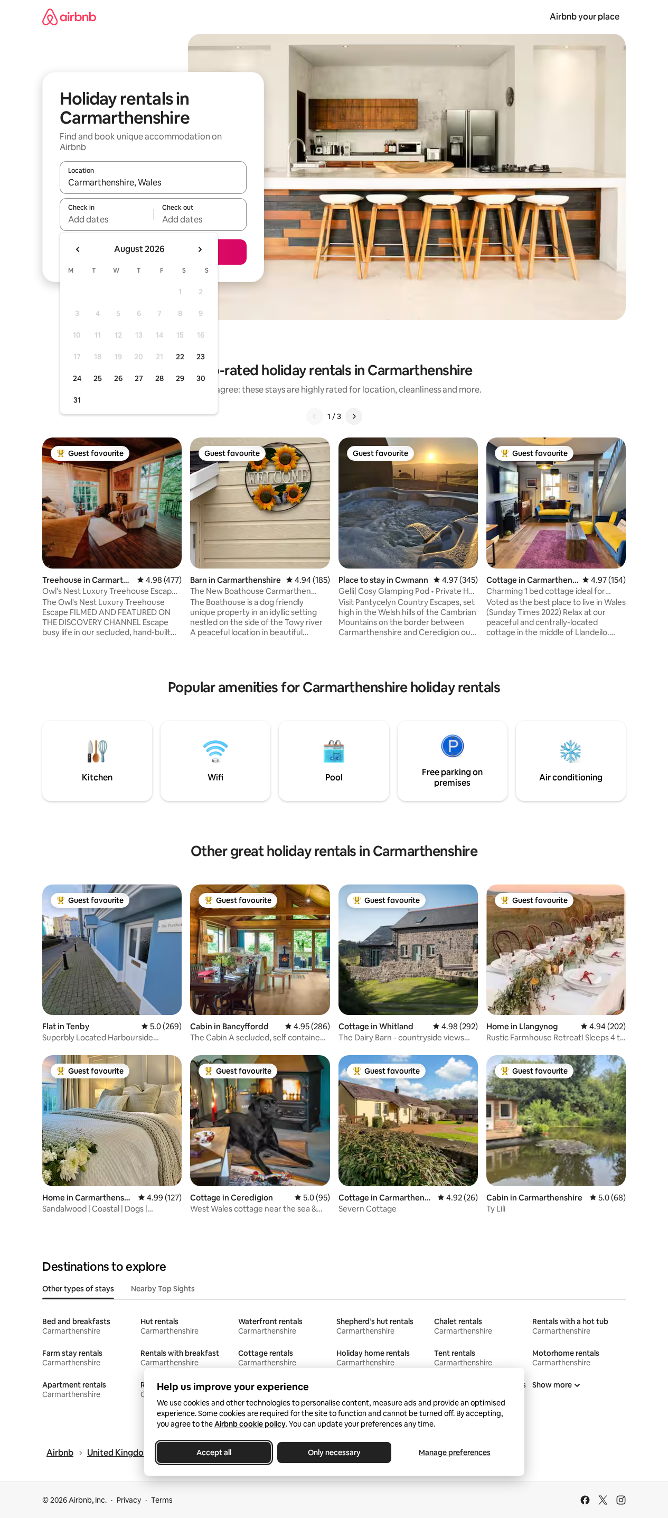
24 (77, 378)
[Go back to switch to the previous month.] (78, 249)
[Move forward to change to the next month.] (199, 249)
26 (118, 378)
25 (97, 378)
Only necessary (334, 1452)
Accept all (213, 1452)
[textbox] (106, 219)
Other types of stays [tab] (78, 1288)
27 (139, 378)
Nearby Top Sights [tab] (163, 1288)
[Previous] (314, 416)
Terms (162, 1500)
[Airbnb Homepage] (69, 16)
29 (180, 378)
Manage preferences (455, 1452)
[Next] (353, 416)
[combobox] (153, 182)
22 (180, 356)
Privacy (129, 1500)
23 (200, 356)
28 (159, 378)
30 (200, 378)
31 (77, 400)
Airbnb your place (584, 16)
